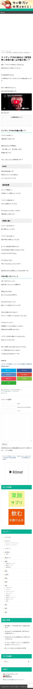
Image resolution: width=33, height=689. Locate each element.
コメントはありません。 (6, 391)
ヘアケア (8, 589)
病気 (6, 578)
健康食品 (8, 567)
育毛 (7, 554)
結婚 (6, 582)
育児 (6, 604)
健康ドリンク (9, 565)
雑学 (6, 608)
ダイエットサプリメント (12, 543)
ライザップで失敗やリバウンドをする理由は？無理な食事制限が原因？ (16, 365)
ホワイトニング (10, 591)
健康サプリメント (10, 563)
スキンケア (9, 587)
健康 (6, 561)
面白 (6, 612)
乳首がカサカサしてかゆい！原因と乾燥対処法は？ (24, 457)
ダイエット (16, 391)
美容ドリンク (9, 599)
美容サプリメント (10, 597)
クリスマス (8, 537)
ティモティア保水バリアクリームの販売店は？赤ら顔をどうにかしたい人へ (17, 643)
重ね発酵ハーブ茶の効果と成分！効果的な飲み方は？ (17, 626)
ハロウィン (8, 548)
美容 (6, 585)
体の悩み (7, 552)
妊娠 (6, 571)
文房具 (6, 574)
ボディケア (9, 593)
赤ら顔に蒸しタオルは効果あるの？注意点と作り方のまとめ (17, 638)
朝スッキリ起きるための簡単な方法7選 (15, 648)
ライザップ (4, 393)
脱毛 (7, 601)
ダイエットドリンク (11, 544)
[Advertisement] (16, 31)
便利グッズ (8, 557)
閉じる (20, 117)
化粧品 (7, 595)
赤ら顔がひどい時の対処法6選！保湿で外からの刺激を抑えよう (17, 632)
